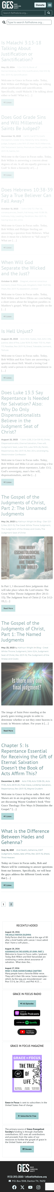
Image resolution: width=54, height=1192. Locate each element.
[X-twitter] (22, 1187)
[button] (49, 4)
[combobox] (23, 12)
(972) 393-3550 (15, 1176)
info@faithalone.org (36, 1176)
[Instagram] (38, 1187)
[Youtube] (30, 1187)
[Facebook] (14, 1187)
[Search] (48, 12)
